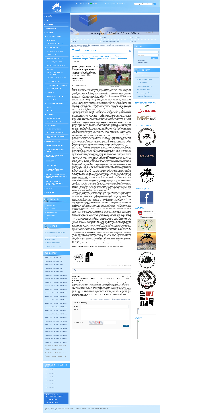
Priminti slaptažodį (143, 62)
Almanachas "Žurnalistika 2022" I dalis (56, 338)
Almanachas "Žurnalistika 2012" (54, 271)
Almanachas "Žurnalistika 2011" (54, 268)
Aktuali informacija (54, 36)
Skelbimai (50, 69)
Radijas (49, 110)
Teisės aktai (50, 161)
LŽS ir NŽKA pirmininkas (55, 43)
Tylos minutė (51, 125)
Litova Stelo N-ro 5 (50, 384)
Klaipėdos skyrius (52, 212)
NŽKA (74, 41)
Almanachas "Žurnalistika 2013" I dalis (56, 275)
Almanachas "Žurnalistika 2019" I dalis (56, 317)
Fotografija (51, 100)
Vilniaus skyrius (51, 205)
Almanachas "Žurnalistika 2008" (54, 257)
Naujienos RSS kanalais (55, 132)
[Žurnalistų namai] (147, 204)
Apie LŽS (48, 20)
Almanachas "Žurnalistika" (56, 78)
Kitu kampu (51, 114)
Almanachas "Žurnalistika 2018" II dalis (56, 314)
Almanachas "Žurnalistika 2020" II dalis (56, 328)
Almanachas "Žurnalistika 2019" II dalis (56, 321)
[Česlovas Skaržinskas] (115, 74)
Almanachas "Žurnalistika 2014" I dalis (56, 282)
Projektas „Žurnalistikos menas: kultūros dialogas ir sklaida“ (56, 176)
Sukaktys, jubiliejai (54, 121)
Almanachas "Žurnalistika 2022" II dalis (56, 342)
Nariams (133, 41)
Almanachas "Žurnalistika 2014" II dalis (56, 285)
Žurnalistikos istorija (55, 103)
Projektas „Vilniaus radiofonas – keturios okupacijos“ (54, 183)
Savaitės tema (52, 54)
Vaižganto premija (142, 82)
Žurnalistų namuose (54, 62)
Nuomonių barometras (55, 58)
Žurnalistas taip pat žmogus (57, 85)
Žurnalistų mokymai (54, 89)
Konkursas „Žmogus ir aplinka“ (146, 96)
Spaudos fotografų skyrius (54, 242)
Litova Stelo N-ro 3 (50, 377)
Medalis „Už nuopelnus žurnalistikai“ (54, 156)
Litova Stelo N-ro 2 (50, 373)
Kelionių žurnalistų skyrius (54, 235)
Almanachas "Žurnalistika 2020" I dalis (56, 324)
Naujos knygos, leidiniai (55, 96)
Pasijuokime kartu (53, 118)
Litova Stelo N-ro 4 (50, 380)
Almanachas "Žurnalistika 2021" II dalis (56, 335)
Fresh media (56, 410)
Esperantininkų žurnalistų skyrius (56, 232)
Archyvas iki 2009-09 (52, 399)
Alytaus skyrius (51, 219)
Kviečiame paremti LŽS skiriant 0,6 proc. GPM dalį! (114, 33)
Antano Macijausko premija (144, 86)
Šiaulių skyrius (51, 215)
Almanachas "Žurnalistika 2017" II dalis (56, 307)
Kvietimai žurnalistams (54, 146)
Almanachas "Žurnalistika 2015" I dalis (56, 289)
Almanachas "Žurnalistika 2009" (54, 261)
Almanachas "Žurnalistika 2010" (54, 264)
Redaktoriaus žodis (54, 47)
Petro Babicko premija (143, 93)
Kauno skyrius (51, 208)
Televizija (50, 92)
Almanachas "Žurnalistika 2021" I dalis (56, 331)
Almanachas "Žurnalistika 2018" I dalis (56, 310)
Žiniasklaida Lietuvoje (55, 51)
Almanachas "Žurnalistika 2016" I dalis (56, 296)
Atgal (75, 270)
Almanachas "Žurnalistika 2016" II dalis (56, 300)
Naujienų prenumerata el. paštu (56, 137)
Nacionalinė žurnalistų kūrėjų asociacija (54, 170)
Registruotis (141, 60)
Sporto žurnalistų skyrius (54, 246)
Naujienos (49, 32)
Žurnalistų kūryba (53, 81)
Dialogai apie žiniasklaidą (56, 65)
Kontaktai (49, 24)
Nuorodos (49, 188)
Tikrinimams (50, 192)
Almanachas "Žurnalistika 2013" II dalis (56, 278)
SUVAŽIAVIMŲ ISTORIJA (53, 141)
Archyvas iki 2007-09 (52, 402)
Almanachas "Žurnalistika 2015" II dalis (56, 293)
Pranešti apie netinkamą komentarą (99, 299)
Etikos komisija (51, 165)
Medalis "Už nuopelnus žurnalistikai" (55, 73)
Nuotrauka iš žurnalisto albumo (55, 150)
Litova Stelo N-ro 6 (50, 387)
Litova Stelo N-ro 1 (50, 370)
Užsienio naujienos (54, 129)
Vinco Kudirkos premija (143, 76)
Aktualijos (51, 40)
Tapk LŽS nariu (51, 28)
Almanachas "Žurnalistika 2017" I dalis (56, 303)
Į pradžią (49, 16)
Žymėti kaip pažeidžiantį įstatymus (121, 299)
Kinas (49, 107)
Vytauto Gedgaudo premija (144, 79)
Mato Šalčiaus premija (143, 89)
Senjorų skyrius (51, 239)
